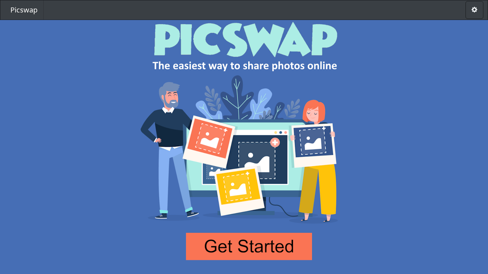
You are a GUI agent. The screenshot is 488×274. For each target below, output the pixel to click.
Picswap (24, 10)
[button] (244, 141)
